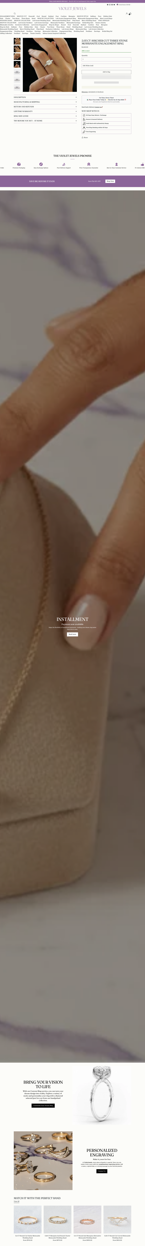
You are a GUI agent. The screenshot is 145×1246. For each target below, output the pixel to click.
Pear (57, 16)
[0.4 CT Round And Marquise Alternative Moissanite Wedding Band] (87, 1219)
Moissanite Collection (50, 31)
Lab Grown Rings (68, 29)
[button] (106, 77)
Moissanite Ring (81, 29)
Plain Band (76, 20)
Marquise (72, 16)
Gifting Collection (6, 33)
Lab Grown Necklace (25, 23)
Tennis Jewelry (100, 23)
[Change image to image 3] (17, 56)
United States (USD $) (124, 4)
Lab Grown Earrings (41, 23)
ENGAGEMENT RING (7, 16)
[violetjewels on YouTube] (114, 4)
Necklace (29, 31)
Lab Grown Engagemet (39, 25)
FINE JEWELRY (104, 20)
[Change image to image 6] (17, 79)
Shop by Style (4, 27)
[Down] (17, 90)
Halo (1, 18)
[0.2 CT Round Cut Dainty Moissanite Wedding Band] (28, 1219)
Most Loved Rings (106, 18)
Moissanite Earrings (73, 23)
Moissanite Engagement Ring (88, 18)
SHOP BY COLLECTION (45, 18)
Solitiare (93, 16)
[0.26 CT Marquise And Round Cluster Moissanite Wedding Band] (57, 1219)
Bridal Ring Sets (87, 23)
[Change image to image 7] (17, 87)
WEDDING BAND (6, 20)
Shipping (85, 92)
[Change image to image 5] (17, 72)
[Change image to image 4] (17, 64)
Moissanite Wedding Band (61, 20)
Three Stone (25, 18)
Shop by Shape (54, 25)
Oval (38, 16)
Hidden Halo (107, 16)
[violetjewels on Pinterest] (112, 4)
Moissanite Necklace (58, 23)
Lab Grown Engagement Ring (66, 18)
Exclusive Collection (22, 25)
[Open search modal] (14, 13)
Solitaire (14, 27)
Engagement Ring (6, 31)
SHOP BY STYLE (82, 16)
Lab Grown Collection (96, 29)
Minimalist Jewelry (6, 25)
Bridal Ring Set (107, 31)
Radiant (51, 16)
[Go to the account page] (126, 13)
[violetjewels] (72, 9)
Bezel (33, 18)
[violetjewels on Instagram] (110, 4)
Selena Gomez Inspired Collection (54, 33)
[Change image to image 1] (17, 41)
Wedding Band (77, 27)
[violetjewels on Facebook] (107, 4)
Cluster (7, 18)
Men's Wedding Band (89, 20)
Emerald (32, 16)
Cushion (64, 16)
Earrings (38, 31)
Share (86, 137)
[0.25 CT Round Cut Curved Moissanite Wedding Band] (117, 1219)
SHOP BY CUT (22, 16)
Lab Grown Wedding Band (41, 20)
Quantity (85, 55)
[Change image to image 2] (17, 49)
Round (44, 16)
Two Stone (15, 18)
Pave (99, 16)
